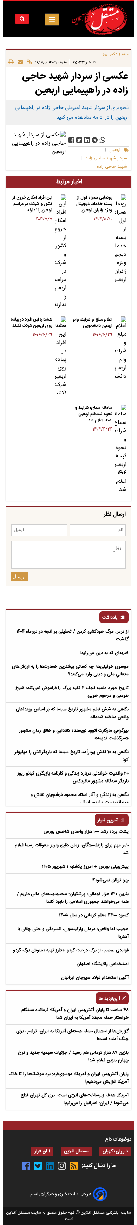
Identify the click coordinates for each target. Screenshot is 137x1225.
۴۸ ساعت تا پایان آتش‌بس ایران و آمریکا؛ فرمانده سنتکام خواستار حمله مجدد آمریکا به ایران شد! (75, 1013)
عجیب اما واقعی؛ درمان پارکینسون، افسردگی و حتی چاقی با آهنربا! (73, 933)
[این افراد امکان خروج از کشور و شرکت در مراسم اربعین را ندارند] (60, 251)
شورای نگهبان (115, 1151)
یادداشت (110, 617)
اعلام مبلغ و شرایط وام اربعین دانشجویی (92, 322)
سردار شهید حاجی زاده (106, 158)
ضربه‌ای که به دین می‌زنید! (104, 653)
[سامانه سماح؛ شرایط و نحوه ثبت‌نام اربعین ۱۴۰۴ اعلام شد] (120, 449)
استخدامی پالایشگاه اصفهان (103, 964)
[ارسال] (18, 62)
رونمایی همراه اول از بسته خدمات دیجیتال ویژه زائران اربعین (94, 204)
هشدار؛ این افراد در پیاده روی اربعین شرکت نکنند (31, 322)
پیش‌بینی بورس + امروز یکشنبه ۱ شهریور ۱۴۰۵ (85, 866)
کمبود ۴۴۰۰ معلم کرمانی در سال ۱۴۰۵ (94, 915)
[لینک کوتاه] (27, 62)
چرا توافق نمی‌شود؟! (110, 880)
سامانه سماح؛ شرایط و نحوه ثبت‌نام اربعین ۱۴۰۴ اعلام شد (93, 414)
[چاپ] (11, 62)
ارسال (19, 576)
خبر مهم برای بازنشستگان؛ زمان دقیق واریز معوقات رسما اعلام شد (72, 849)
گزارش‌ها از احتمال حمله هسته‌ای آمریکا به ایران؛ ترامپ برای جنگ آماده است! (72, 1035)
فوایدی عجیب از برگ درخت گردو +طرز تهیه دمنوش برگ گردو (71, 950)
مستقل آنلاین (76, 1151)
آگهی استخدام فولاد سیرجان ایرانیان (95, 978)
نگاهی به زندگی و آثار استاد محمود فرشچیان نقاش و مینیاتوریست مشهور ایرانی (80, 798)
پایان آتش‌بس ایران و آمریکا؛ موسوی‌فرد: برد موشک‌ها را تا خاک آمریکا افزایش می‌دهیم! (69, 1078)
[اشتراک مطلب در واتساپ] (102, 140)
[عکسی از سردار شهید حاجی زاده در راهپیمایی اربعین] (95, 140)
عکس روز (110, 54)
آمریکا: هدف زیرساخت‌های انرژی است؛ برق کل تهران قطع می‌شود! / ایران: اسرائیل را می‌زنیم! (75, 1099)
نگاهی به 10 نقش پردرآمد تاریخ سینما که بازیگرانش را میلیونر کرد (72, 756)
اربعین (114, 150)
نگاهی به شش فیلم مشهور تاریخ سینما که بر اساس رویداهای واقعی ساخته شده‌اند (72, 713)
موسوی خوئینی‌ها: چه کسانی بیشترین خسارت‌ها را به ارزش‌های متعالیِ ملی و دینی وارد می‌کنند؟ (70, 670)
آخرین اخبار (108, 820)
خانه (125, 54)
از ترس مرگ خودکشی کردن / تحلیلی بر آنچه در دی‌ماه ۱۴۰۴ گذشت (73, 635)
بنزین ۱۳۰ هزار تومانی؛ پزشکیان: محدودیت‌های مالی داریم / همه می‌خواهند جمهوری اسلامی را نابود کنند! (73, 898)
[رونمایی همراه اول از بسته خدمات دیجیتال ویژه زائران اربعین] (120, 239)
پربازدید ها (108, 999)
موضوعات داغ (118, 1139)
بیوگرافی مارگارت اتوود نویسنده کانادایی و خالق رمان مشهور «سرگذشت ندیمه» (74, 734)
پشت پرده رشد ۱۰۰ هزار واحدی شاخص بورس (86, 831)
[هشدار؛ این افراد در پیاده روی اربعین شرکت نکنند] (60, 357)
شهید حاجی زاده (112, 167)
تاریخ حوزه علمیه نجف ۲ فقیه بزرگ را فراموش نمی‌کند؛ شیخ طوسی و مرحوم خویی (72, 692)
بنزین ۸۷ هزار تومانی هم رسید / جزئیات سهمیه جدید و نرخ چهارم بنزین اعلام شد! (73, 1056)
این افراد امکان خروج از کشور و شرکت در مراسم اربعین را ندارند (32, 204)
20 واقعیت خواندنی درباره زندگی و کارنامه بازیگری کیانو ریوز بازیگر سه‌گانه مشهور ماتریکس (73, 777)
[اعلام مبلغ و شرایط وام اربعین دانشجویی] (120, 348)
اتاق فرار (42, 1151)
